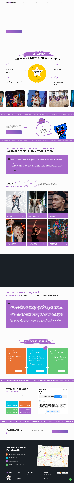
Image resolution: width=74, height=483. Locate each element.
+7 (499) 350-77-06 (13, 457)
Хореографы (25, 2)
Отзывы (44, 2)
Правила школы (30, 477)
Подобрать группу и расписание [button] (60, 431)
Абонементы (38, 2)
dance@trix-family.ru (13, 461)
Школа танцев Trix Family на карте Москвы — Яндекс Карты (53, 413)
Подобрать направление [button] (14, 132)
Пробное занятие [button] (63, 2)
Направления (32, 2)
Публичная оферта (29, 476)
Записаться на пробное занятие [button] (13, 31)
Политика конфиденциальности (31, 475)
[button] (53, 20)
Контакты (49, 2)
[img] (53, 456)
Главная (18, 474)
